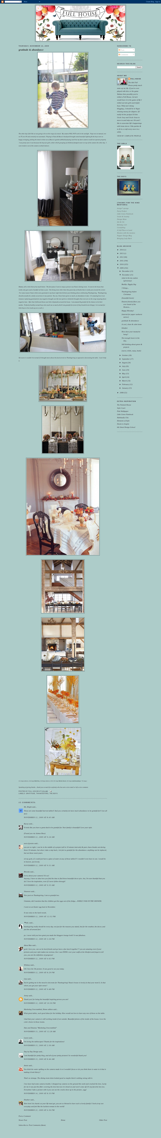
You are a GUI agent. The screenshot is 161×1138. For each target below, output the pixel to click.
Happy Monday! (128, 311)
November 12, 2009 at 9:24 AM (39, 837)
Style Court (121, 408)
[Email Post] (50, 791)
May (124, 374)
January (125, 388)
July (124, 366)
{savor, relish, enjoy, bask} (131, 351)
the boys (54, 793)
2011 (122, 261)
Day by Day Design (31, 1052)
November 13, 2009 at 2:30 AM (39, 1045)
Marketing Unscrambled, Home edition (38, 1009)
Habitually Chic (123, 418)
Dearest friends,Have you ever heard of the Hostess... (131, 304)
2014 (122, 250)
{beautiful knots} (128, 298)
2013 (122, 253)
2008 (122, 393)
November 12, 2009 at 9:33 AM (39, 885)
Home (63, 1120)
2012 (122, 257)
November (126, 275)
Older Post (103, 1120)
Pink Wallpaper (122, 411)
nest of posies (29, 843)
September (126, 359)
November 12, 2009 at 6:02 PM (39, 959)
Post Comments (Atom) (37, 1125)
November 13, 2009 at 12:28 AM (40, 1031)
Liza (25, 979)
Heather (27, 1100)
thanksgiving (42, 793)
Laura (26, 1038)
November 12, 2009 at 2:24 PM (39, 939)
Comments (124, 55)
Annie (26, 1065)
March (124, 381)
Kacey (26, 824)
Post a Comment (25, 1116)
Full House (136, 79)
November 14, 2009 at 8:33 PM (39, 1093)
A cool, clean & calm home (132, 324)
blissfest (124, 328)
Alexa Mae (28, 945)
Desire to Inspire (123, 424)
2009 (122, 268)
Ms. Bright (28, 807)
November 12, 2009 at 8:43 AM (39, 817)
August (125, 363)
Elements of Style (123, 421)
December (126, 271)
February (125, 384)
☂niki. (26, 923)
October (125, 355)
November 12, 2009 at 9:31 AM (39, 865)
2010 (122, 264)
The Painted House (124, 405)
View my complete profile (129, 136)
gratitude (30, 793)
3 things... (125, 288)
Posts (122, 50)
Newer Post (23, 1120)
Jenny (26, 996)
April (124, 377)
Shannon (27, 891)
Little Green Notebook (125, 414)
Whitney (27, 965)
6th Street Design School (126, 427)
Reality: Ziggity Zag (129, 284)
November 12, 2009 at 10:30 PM (40, 1003)
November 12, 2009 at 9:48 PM (39, 989)
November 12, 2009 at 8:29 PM (39, 972)
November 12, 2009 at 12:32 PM (40, 916)
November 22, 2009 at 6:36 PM (39, 1110)
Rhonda (27, 872)
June (124, 370)
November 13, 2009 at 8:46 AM (39, 1059)
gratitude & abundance (31, 49)
